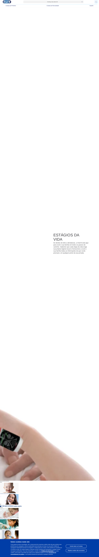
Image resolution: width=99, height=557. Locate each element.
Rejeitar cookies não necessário (76, 550)
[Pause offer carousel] (82, 1)
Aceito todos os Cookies (76, 546)
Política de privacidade (47, 551)
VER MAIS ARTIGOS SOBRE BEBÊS (12, 506)
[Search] (96, 1)
